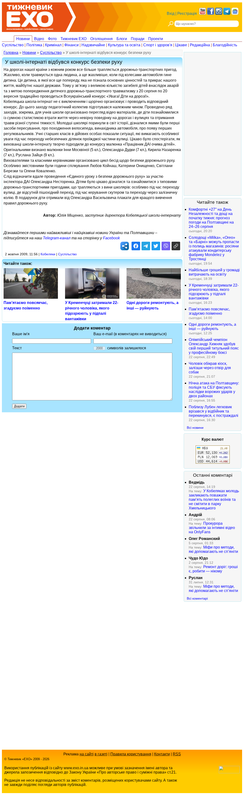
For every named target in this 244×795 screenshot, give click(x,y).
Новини (23, 39)
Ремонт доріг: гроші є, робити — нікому (213, 569)
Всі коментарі (197, 598)
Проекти (155, 39)
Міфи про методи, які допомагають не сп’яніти (213, 549)
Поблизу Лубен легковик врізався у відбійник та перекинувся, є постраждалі (213, 411)
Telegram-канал (57, 238)
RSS (177, 754)
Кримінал (53, 45)
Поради (137, 39)
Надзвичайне (93, 45)
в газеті (101, 754)
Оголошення (101, 39)
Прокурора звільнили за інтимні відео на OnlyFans (212, 527)
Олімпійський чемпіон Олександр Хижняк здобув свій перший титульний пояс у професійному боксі (214, 346)
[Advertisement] (212, 123)
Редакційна (200, 45)
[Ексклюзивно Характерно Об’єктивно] (30, 16)
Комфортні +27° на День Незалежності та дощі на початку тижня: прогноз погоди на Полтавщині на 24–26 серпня (211, 218)
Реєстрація (187, 13)
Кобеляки (48, 254)
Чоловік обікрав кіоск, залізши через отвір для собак (210, 367)
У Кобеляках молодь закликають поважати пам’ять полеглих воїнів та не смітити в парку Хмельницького (214, 499)
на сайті (87, 754)
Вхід (170, 13)
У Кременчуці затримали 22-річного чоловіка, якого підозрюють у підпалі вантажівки (214, 291)
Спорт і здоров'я (157, 45)
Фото (52, 39)
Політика (34, 45)
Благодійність (225, 45)
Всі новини (195, 427)
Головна (11, 53)
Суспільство (13, 45)
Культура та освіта (124, 45)
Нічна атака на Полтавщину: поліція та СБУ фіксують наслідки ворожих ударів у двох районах (214, 389)
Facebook (111, 238)
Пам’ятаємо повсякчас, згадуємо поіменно (209, 311)
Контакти (162, 754)
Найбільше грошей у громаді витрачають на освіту (214, 272)
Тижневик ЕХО (73, 39)
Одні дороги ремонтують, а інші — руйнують (212, 326)
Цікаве (181, 45)
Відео (39, 39)
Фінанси (71, 45)
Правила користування (130, 754)
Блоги (122, 39)
